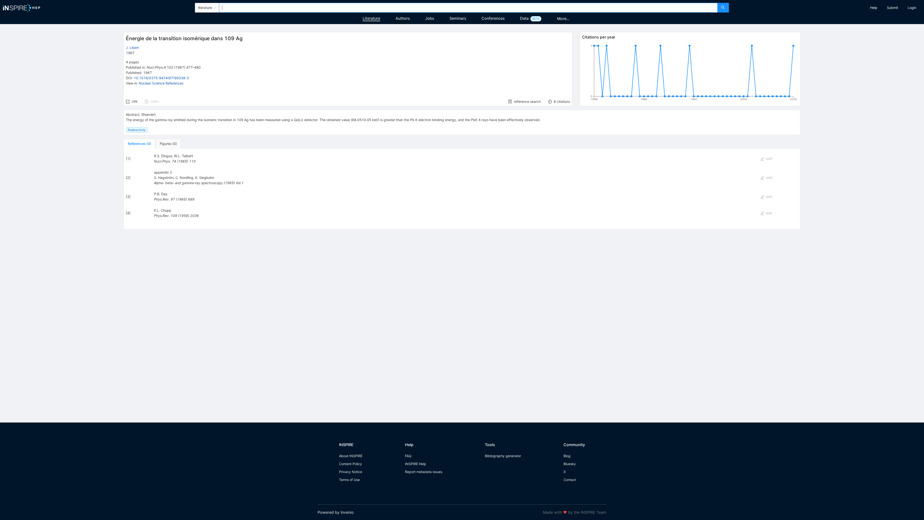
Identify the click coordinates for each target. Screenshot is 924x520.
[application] (690, 73)
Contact (570, 480)
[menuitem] (873, 7)
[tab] (139, 143)
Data (524, 18)
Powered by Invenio (336, 512)
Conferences (493, 18)
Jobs (429, 18)
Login (912, 8)
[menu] (827, 7)
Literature (371, 18)
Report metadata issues (423, 472)
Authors (403, 18)
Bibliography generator (503, 456)
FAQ (408, 456)
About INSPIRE (350, 456)
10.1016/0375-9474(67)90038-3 (161, 78)
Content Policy (350, 464)
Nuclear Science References (161, 83)
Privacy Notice (350, 472)
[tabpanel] (462, 189)
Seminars (457, 18)
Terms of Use (349, 480)
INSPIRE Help (415, 464)
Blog (567, 456)
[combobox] (468, 8)
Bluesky (570, 464)
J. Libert (132, 48)
